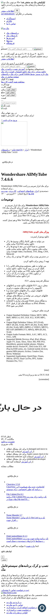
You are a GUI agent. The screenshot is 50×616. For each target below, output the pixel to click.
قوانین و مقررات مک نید (16, 612)
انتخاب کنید (11, 90)
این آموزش (27, 451)
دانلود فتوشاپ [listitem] (21, 72)
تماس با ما (11, 24)
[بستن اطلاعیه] (17, 11)
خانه (14, 150)
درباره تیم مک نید (13, 602)
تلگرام (9, 21)
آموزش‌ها (10, 38)
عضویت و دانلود (8, 442)
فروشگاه (10, 43)
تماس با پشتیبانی (8, 590)
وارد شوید (30, 546)
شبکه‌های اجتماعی (25, 191)
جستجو (4, 49)
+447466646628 (8, 14)
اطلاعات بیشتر (7, 11)
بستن (4, 560)
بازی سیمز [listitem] (40, 74)
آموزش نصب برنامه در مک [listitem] (13, 69)
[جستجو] (38, 48)
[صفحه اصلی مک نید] (5, 28)
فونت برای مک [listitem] (7, 72)
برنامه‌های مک (12, 33)
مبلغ (3, 92)
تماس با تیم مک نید (14, 605)
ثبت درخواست (22, 590)
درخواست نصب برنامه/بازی (18, 610)
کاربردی (12, 191)
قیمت (3, 98)
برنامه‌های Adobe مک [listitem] (24, 74)
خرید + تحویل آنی (8, 103)
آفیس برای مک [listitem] (16, 74)
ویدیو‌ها (9, 41)
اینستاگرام (10, 18)
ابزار (27, 150)
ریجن (3, 89)
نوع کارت (5, 84)
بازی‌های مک (11, 35)
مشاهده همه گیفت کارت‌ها (13, 82)
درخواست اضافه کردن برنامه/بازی (21, 607)
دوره (3, 95)
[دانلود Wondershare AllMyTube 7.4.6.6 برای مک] (7, 168)
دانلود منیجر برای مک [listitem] (36, 72)
